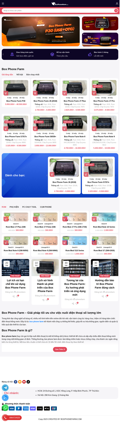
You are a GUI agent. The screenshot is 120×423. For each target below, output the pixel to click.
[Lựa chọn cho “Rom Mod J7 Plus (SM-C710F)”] (6, 219)
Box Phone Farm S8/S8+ (45, 137)
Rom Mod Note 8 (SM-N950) (16, 251)
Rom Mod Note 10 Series (104, 227)
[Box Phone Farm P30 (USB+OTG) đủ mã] (16, 88)
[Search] (116, 10)
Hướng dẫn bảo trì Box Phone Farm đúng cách (104, 284)
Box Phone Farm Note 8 (74, 137)
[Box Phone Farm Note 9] (104, 123)
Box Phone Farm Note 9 (104, 137)
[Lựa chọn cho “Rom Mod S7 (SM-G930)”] (94, 242)
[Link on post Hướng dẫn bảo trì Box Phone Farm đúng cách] (104, 267)
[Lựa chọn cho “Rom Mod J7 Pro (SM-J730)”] (64, 219)
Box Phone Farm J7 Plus (75, 101)
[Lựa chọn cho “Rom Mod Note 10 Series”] (94, 219)
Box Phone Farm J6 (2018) (45, 101)
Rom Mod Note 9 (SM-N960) (45, 251)
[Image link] (37, 369)
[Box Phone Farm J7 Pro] (104, 88)
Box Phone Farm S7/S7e (16, 137)
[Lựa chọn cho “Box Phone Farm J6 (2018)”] (35, 93)
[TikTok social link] (28, 382)
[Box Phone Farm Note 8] (74, 123)
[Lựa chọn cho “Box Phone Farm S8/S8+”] (35, 128)
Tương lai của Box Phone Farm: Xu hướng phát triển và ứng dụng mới (75, 287)
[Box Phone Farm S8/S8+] (45, 123)
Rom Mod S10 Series (75, 251)
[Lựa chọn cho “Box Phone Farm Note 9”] (94, 128)
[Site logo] (60, 3)
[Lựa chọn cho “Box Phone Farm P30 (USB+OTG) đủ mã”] (6, 93)
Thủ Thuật (15, 276)
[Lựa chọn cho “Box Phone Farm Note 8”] (64, 128)
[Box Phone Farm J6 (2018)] (45, 88)
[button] (3, 54)
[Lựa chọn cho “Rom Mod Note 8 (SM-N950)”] (6, 242)
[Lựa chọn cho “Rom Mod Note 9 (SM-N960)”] (35, 242)
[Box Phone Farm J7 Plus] (74, 88)
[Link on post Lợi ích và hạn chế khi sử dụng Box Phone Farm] (15, 267)
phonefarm (21, 292)
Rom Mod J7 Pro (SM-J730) (75, 227)
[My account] (117, 3)
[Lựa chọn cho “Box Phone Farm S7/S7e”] (6, 128)
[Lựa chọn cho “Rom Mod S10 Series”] (64, 242)
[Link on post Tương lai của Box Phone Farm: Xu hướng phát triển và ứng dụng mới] (75, 267)
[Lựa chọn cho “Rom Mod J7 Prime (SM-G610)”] (35, 219)
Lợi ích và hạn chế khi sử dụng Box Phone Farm (15, 284)
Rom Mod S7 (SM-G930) (104, 251)
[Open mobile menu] (3, 3)
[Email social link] (20, 382)
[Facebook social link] (15, 382)
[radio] (9, 98)
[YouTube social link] (24, 382)
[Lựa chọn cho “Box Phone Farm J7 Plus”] (64, 93)
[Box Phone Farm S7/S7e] (16, 123)
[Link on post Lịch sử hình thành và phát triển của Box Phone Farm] (45, 267)
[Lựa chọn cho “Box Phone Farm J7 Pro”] (94, 93)
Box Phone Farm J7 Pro (104, 101)
